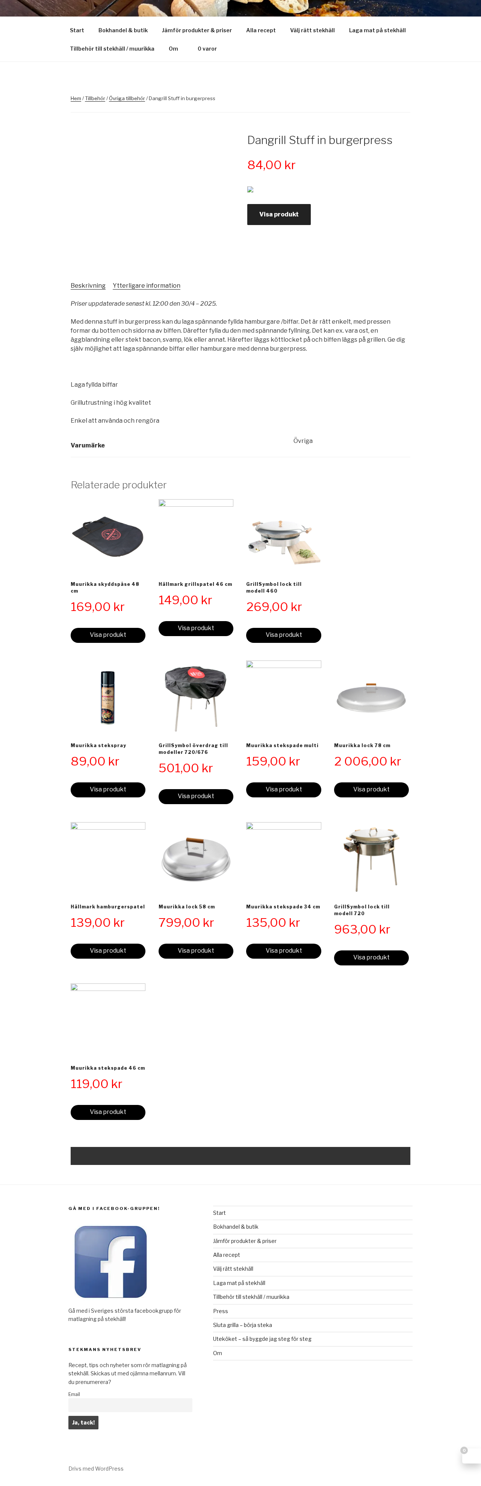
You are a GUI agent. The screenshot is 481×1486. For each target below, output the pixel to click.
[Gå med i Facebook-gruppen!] (110, 1302)
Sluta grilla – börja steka (242, 1325)
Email (74, 1394)
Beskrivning (88, 285)
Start (77, 30)
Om (173, 48)
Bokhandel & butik (123, 30)
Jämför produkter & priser (197, 30)
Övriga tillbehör (127, 98)
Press (220, 1311)
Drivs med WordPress (96, 1468)
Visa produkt (279, 214)
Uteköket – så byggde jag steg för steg (262, 1339)
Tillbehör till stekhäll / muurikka (112, 48)
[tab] (88, 285)
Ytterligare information (146, 285)
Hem (76, 98)
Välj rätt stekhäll (312, 30)
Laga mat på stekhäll (377, 30)
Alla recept (261, 30)
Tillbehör (95, 98)
